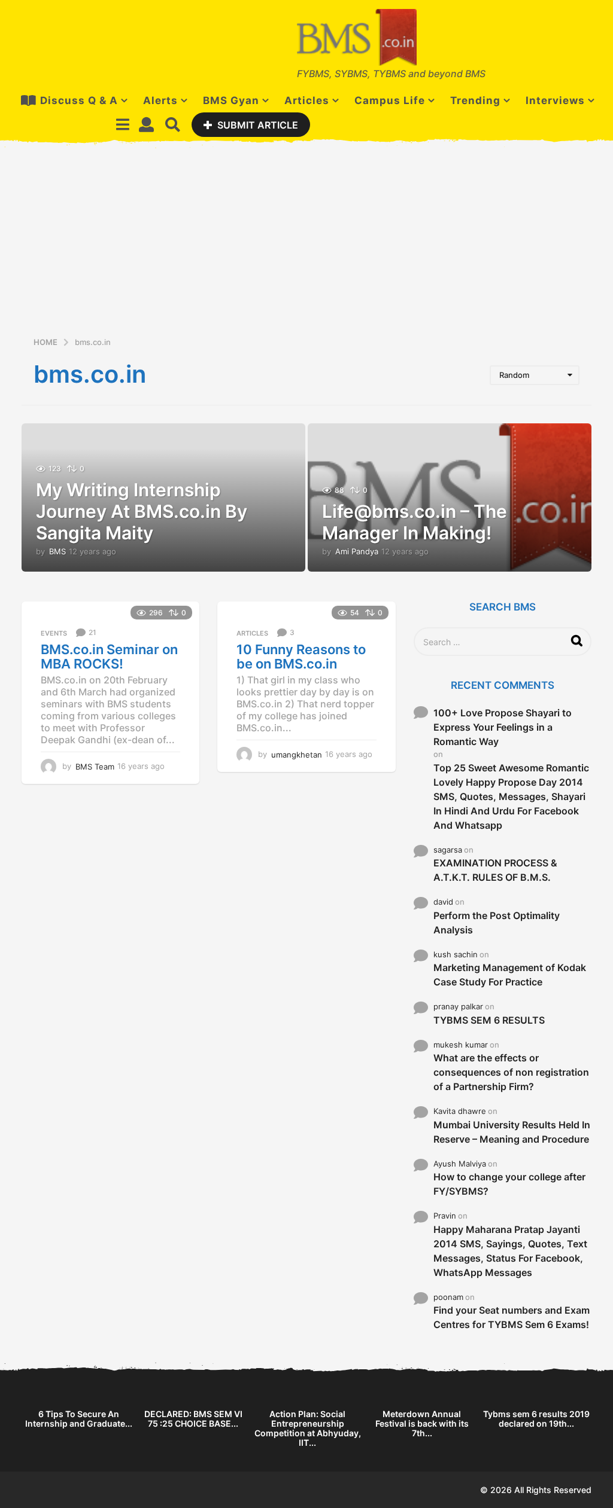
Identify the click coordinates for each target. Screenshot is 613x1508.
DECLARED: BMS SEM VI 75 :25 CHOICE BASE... (193, 1418)
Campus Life (389, 100)
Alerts (160, 100)
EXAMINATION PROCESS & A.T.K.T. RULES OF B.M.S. (495, 870)
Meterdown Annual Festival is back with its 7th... (422, 1423)
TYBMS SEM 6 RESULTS (489, 1020)
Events (54, 633)
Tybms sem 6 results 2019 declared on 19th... (536, 1418)
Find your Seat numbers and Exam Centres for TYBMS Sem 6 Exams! (511, 1317)
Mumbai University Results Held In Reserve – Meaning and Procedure (511, 1132)
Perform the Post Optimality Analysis (496, 922)
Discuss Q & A (79, 100)
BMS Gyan (231, 100)
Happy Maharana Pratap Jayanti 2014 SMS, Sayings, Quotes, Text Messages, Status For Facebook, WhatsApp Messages (510, 1250)
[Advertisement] (306, 245)
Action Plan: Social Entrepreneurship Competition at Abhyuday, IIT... (307, 1428)
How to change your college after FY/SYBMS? (509, 1184)
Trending (475, 100)
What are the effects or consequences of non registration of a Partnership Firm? (511, 1072)
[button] (122, 124)
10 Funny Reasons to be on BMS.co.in (301, 656)
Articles (306, 100)
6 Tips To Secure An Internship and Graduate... (78, 1418)
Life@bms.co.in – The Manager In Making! (414, 522)
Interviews (555, 100)
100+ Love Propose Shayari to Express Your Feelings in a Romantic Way (502, 727)
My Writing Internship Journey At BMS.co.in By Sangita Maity (141, 511)
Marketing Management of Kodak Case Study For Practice (509, 974)
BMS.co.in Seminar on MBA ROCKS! (109, 656)
